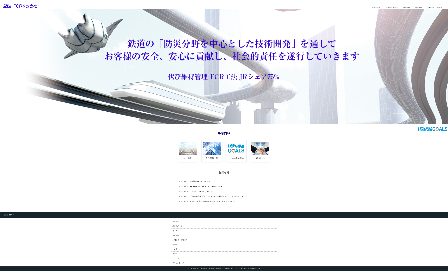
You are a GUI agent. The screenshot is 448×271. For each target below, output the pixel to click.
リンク (174, 254)
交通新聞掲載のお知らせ (200, 181)
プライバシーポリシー (180, 263)
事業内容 (375, 8)
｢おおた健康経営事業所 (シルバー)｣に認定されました (212, 201)
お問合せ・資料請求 (179, 240)
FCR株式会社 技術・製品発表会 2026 (206, 186)
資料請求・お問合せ (434, 8)
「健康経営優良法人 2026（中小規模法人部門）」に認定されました (218, 196)
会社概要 (418, 8)
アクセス (175, 258)
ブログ (174, 249)
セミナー (406, 8)
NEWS (174, 244)
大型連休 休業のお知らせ (201, 192)
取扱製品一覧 (391, 8)
